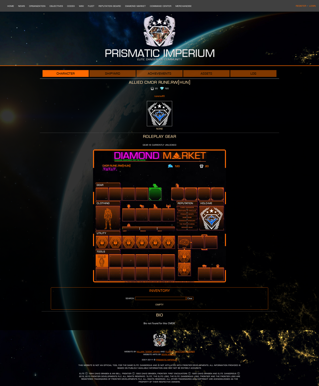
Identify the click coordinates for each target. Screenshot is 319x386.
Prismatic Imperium (166, 359)
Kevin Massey (168, 354)
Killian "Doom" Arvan (148, 351)
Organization (37, 6)
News (21, 6)
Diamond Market (135, 6)
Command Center (160, 6)
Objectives (56, 6)
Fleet (91, 6)
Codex (71, 6)
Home (10, 6)
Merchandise (183, 6)
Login (312, 5)
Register (301, 5)
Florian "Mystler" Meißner (180, 351)
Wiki (81, 6)
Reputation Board (110, 6)
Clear (189, 298)
